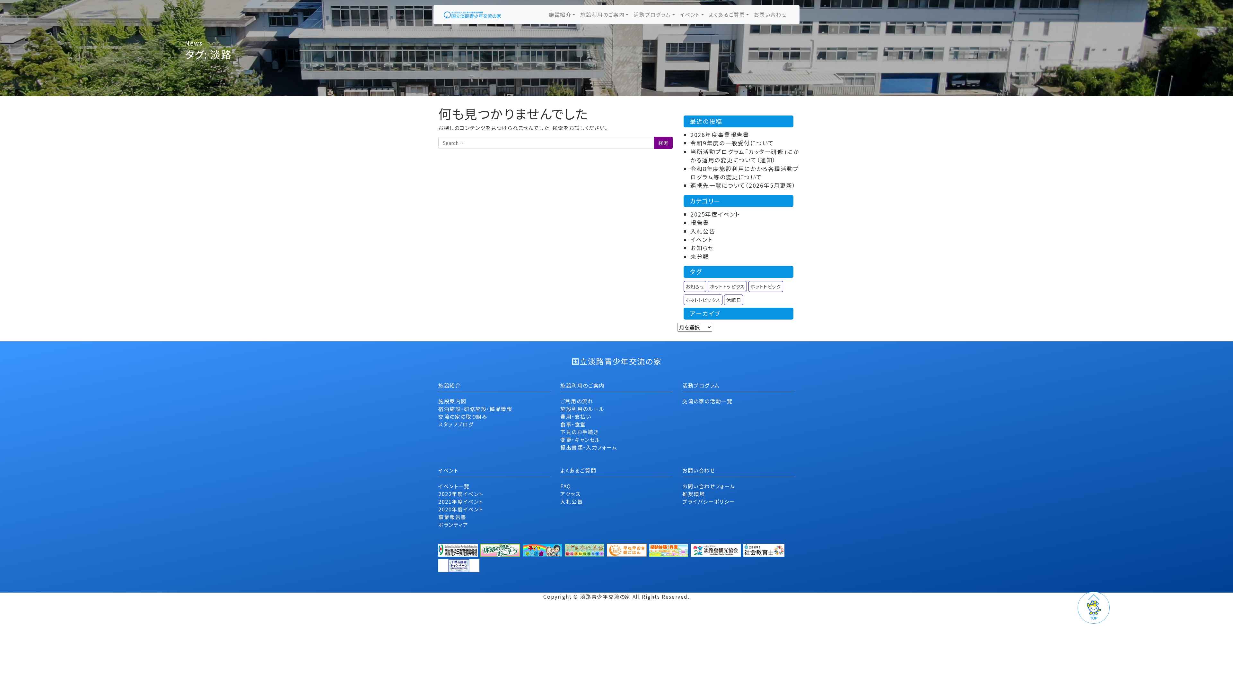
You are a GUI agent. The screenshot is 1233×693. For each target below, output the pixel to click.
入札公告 (702, 231)
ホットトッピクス (727, 286)
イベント (690, 14)
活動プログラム (652, 14)
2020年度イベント (460, 509)
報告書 (699, 222)
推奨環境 (693, 494)
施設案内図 (452, 401)
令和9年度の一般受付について (732, 143)
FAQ (565, 486)
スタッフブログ (455, 424)
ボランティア (453, 524)
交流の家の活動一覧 (707, 401)
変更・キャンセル (580, 439)
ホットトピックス (703, 299)
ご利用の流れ (576, 401)
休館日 (733, 299)
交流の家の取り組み (462, 416)
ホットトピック (765, 286)
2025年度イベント (715, 214)
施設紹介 (560, 14)
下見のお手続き (579, 432)
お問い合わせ (770, 14)
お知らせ (702, 248)
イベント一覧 (454, 486)
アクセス (570, 494)
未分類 (699, 256)
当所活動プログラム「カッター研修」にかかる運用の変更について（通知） (744, 156)
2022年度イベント (460, 494)
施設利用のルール (582, 409)
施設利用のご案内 (602, 14)
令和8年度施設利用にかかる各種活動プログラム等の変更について (744, 173)
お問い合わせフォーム (708, 486)
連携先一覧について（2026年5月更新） (743, 185)
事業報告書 (452, 517)
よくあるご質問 (727, 14)
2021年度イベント (460, 501)
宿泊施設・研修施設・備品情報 (475, 409)
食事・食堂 (573, 424)
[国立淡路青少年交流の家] (472, 14)
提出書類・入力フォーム (588, 447)
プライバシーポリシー (708, 501)
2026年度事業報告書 (719, 135)
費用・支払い (575, 416)
